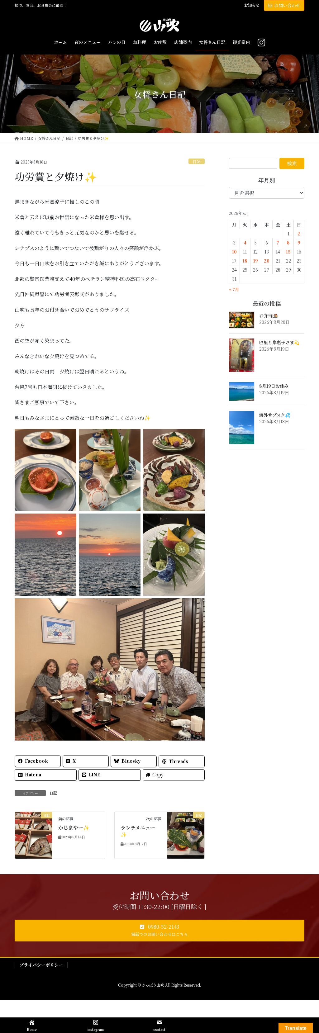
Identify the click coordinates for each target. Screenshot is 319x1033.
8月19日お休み (273, 386)
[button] (159, 930)
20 (266, 261)
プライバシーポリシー (41, 965)
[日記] (33, 834)
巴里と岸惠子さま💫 (279, 342)
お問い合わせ (287, 5)
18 (245, 261)
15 (288, 252)
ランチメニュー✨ (138, 831)
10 (234, 252)
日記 (197, 161)
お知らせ (251, 4)
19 (255, 261)
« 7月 (234, 289)
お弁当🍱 (268, 315)
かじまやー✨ (73, 827)
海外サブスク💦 (274, 415)
